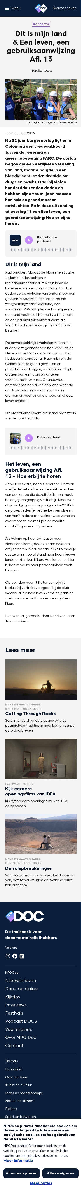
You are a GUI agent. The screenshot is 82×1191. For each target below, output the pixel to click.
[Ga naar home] (41, 8)
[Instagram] (7, 956)
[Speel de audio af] (29, 240)
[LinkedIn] (21, 956)
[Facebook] (14, 956)
